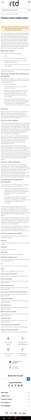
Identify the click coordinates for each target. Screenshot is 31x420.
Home (2, 14)
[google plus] (19, 385)
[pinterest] (15, 385)
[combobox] (15, 10)
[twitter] (12, 385)
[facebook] (9, 385)
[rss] (22, 385)
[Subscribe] (28, 379)
